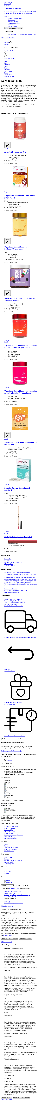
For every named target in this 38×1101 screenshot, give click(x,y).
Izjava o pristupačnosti (10, 896)
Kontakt (10, 25)
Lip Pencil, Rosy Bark (18, 537)
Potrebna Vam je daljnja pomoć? (13, 835)
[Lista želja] (5, 53)
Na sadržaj (7, 4)
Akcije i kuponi (8, 833)
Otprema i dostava (9, 828)
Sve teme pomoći (13, 26)
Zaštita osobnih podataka (11, 893)
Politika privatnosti (6, 942)
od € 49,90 (20, 12)
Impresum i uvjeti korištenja (12, 891)
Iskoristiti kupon (9, 851)
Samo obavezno (13, 938)
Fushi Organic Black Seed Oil (13, 599)
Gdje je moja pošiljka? (10, 849)
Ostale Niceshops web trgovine (13, 903)
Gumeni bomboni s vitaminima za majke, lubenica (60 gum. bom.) (20, 392)
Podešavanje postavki (25, 938)
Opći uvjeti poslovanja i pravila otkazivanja (17, 895)
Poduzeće (7, 901)
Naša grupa (7, 871)
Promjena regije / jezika (21, 885)
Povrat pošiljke (8, 830)
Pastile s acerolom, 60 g (15, 152)
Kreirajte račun (8, 50)
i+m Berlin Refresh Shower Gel (13, 606)
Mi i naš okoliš (8, 564)
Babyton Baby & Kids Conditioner (14, 601)
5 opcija (6, 192)
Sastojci (6, 560)
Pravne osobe (8, 836)
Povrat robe (11, 20)
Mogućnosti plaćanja (14, 23)
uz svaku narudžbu (18, 13)
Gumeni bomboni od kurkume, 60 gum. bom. (16, 248)
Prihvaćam (4, 938)
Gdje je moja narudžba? (15, 18)
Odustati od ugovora (7, 906)
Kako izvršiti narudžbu (11, 826)
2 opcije (6, 340)
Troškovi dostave (13, 21)
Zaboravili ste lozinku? (11, 847)
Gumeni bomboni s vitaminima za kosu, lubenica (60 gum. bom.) (20, 346)
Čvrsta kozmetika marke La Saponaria (15, 590)
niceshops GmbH (14, 888)
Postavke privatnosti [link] (10, 898)
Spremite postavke (6, 1097)
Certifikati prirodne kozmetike (13, 562)
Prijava (6, 44)
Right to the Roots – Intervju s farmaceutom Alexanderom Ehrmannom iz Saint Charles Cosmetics (20, 573)
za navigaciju (8, 2)
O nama (6, 870)
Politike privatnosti (8, 935)
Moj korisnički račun (10, 838)
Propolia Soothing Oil (10, 604)
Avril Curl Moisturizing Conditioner (14, 602)
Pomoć (6, 16)
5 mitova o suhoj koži (10, 589)
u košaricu (7, 5)
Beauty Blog (8, 559)
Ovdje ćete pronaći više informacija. (11, 751)
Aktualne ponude (9, 565)
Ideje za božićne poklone (11, 592)
